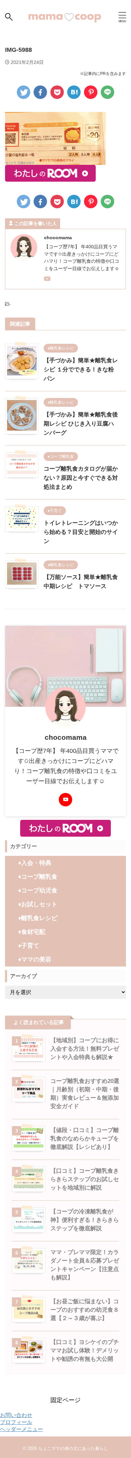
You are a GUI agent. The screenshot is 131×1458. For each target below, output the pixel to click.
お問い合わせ (16, 1415)
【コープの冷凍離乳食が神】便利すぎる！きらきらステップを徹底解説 (84, 1220)
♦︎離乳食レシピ (37, 918)
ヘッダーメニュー (21, 1429)
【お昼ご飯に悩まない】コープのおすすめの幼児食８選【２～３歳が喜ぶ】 (84, 1309)
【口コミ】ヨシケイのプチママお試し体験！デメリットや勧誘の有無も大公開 (84, 1350)
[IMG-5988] (74, 92)
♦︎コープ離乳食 (37, 876)
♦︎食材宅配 (31, 931)
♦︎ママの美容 (34, 959)
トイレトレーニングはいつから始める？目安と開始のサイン (81, 532)
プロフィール (16, 1422)
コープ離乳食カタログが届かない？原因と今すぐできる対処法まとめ (81, 478)
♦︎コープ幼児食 (37, 890)
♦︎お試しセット (37, 904)
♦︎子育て (28, 945)
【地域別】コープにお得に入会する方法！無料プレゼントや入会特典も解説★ (84, 1048)
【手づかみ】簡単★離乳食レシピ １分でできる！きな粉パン (81, 369)
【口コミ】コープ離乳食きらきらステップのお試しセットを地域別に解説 (84, 1179)
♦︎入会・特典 (34, 863)
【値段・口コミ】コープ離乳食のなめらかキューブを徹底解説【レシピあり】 (84, 1138)
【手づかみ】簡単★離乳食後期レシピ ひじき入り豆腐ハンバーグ (81, 423)
